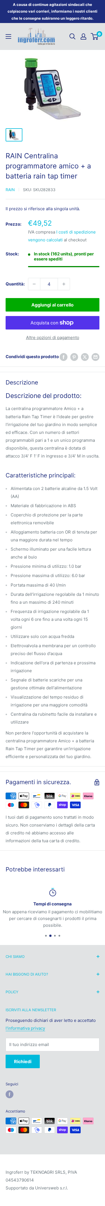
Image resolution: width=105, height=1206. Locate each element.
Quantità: (15, 284)
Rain (10, 189)
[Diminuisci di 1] (34, 284)
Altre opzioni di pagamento (52, 337)
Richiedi (22, 1061)
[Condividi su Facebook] (63, 357)
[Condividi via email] (95, 357)
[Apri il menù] (8, 36)
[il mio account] (83, 36)
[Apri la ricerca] (72, 36)
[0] (94, 36)
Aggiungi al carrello (52, 305)
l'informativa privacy (25, 1028)
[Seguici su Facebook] (9, 1094)
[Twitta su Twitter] (85, 357)
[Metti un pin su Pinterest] (74, 357)
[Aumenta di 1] (64, 284)
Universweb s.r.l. (51, 1188)
